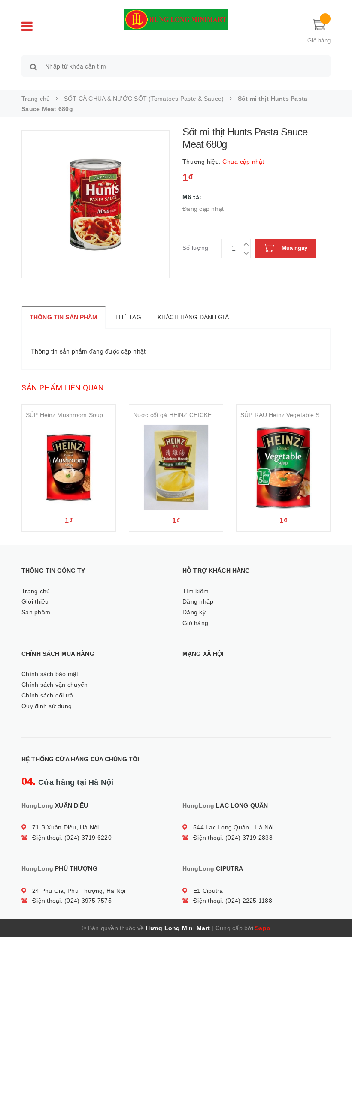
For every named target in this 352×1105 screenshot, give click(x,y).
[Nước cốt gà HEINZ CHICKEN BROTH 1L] (176, 467)
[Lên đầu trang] (337, 1079)
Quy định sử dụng (46, 706)
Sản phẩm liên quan (62, 387)
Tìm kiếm (195, 591)
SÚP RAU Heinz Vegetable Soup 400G (293, 414)
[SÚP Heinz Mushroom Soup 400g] (69, 467)
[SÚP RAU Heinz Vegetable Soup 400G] (283, 467)
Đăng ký (194, 612)
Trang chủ (35, 591)
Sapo (262, 928)
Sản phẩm (35, 612)
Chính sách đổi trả (47, 695)
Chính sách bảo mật (50, 673)
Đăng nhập (197, 601)
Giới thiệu (35, 601)
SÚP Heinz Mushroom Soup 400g (72, 414)
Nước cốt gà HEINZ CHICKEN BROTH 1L (190, 414)
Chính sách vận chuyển (54, 684)
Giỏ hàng (195, 622)
